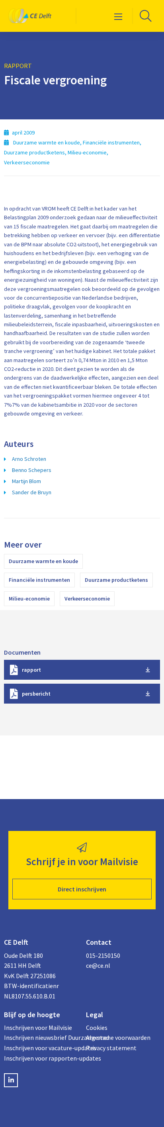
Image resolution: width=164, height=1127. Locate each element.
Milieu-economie (29, 598)
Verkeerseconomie (87, 598)
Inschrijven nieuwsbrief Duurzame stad (41, 1037)
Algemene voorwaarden (118, 1037)
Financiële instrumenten (39, 579)
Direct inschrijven (82, 889)
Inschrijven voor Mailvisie (38, 1027)
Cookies (96, 1027)
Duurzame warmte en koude (43, 561)
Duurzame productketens (116, 579)
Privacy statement (111, 1048)
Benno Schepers (31, 470)
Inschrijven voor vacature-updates (41, 1048)
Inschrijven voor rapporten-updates (41, 1058)
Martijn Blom (26, 481)
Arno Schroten (29, 458)
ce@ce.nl (98, 965)
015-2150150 (103, 955)
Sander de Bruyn (31, 492)
